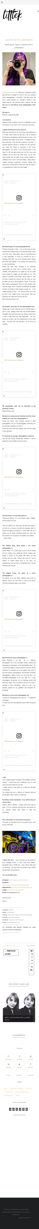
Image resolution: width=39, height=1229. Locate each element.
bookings (19, 1075)
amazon (8, 1067)
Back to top (24, 1218)
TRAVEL (17, 1095)
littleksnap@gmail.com (13, 922)
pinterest (30, 1067)
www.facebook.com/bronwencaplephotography (15, 885)
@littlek (11, 910)
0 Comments (31, 945)
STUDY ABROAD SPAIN (22, 1092)
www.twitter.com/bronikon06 (15, 890)
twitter (19, 1067)
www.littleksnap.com (14, 917)
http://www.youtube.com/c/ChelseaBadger (20, 915)
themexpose (16, 1212)
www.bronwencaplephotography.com (22, 887)
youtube (30, 1059)
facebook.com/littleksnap (16, 920)
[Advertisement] (19, 1136)
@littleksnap (10, 912)
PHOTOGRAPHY (8, 1092)
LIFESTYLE (29, 1088)
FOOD (5, 1088)
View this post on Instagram (13, 203)
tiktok (8, 1075)
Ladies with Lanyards (9, 92)
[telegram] (7, 946)
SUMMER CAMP (8, 1095)
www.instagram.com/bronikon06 (18, 880)
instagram (8, 1059)
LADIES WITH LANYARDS (19, 40)
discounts (31, 1075)
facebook (19, 1059)
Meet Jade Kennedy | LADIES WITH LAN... (17, 1019)
